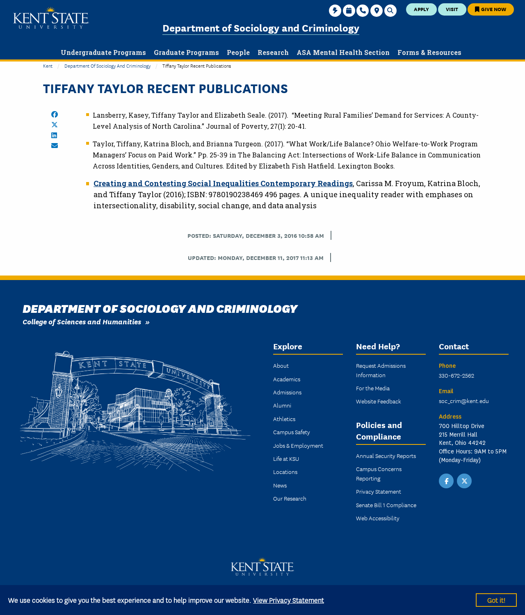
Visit (452, 9)
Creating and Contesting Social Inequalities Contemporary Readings (223, 183)
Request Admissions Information (381, 370)
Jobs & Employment (298, 445)
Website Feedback (378, 400)
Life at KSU (286, 458)
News (280, 485)
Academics (286, 378)
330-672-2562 (456, 375)
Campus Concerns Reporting (379, 473)
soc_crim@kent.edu (464, 400)
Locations (285, 471)
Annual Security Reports (386, 455)
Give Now (493, 9)
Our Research (289, 498)
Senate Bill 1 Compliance (386, 504)
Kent (47, 65)
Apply (421, 9)
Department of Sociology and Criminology (260, 27)
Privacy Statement (378, 491)
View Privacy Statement (288, 599)
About (281, 365)
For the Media (373, 387)
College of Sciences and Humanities (82, 321)
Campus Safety (291, 431)
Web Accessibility (377, 517)
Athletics (284, 418)
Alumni (282, 405)
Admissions (287, 391)
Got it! (496, 599)
